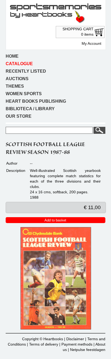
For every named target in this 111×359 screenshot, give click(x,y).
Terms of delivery (43, 344)
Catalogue (19, 63)
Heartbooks (53, 339)
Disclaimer (75, 339)
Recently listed (26, 71)
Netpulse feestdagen (87, 349)
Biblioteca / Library (30, 108)
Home (12, 56)
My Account (91, 43)
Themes (15, 86)
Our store (19, 116)
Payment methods (76, 344)
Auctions (17, 78)
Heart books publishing (36, 101)
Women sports (24, 93)
